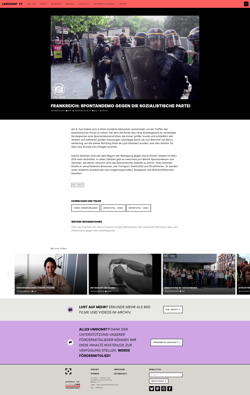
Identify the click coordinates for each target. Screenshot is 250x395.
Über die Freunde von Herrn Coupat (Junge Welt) (100, 227)
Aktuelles (84, 4)
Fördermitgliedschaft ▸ (166, 342)
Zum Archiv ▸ (173, 309)
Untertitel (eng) (113, 208)
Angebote (70, 4)
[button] (51, 274)
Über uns (31, 4)
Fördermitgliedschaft (104, 4)
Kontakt (123, 4)
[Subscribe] (158, 381)
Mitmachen (56, 4)
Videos (43, 4)
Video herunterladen (85, 206)
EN (246, 4)
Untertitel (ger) (139, 208)
